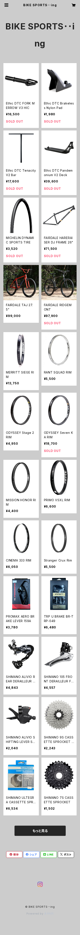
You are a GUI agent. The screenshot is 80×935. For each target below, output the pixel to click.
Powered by (35, 913)
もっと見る (40, 831)
